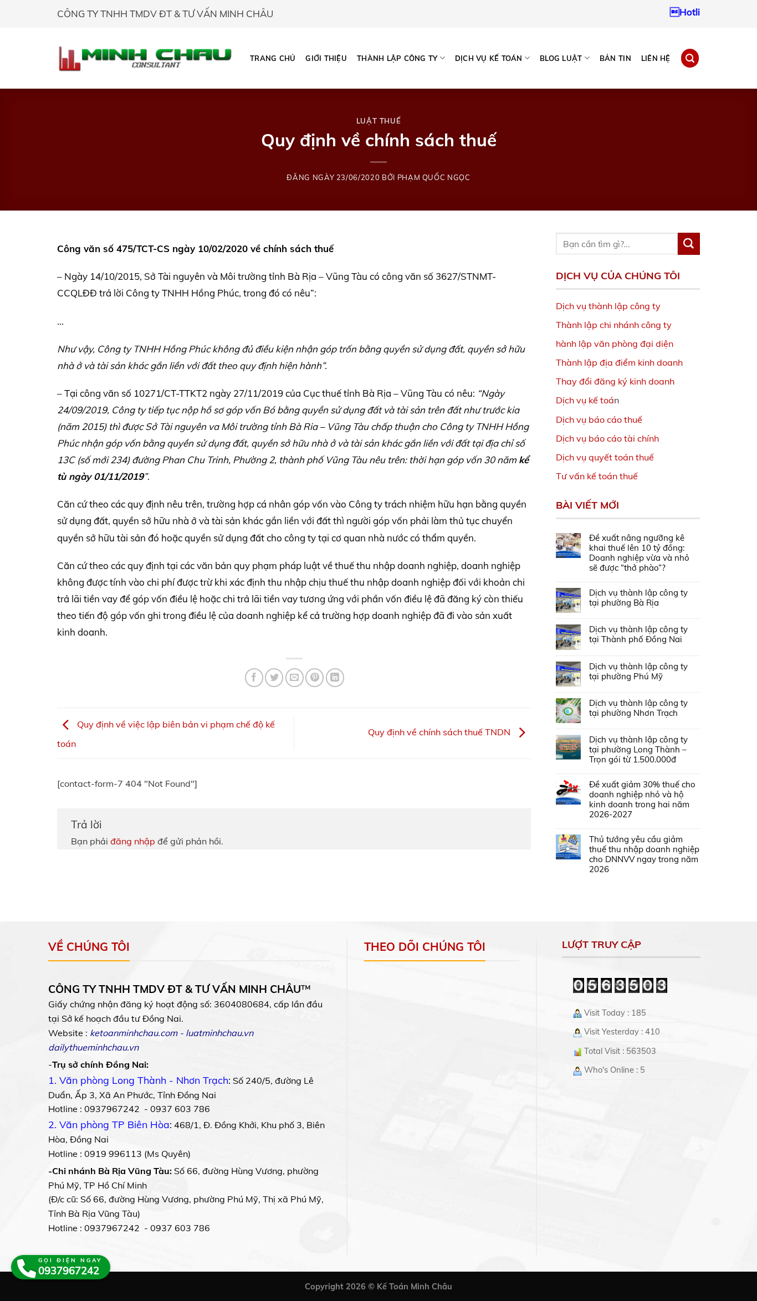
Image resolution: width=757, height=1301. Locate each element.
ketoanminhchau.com (133, 1032)
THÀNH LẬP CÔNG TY (397, 58)
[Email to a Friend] (294, 677)
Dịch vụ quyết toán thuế (605, 457)
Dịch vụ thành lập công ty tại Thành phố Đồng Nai (638, 634)
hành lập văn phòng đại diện (614, 343)
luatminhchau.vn (219, 1032)
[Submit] (689, 244)
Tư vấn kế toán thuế (597, 476)
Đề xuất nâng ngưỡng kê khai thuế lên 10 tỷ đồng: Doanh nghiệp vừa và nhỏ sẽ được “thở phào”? (639, 553)
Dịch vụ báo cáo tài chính (607, 438)
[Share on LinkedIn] (335, 677)
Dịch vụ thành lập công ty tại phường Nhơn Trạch (638, 708)
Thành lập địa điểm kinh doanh (619, 362)
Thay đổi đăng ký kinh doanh (615, 381)
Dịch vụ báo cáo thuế (599, 419)
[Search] (690, 58)
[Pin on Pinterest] (314, 677)
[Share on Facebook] (254, 677)
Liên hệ (656, 58)
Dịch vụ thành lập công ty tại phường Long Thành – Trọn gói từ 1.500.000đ (638, 750)
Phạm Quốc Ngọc (433, 177)
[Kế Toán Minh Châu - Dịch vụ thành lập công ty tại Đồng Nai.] (145, 58)
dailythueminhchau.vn (93, 1047)
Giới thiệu (326, 58)
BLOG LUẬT (561, 58)
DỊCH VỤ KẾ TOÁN (489, 58)
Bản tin (615, 58)
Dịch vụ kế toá (585, 400)
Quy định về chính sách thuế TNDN (440, 732)
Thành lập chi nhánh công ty (614, 324)
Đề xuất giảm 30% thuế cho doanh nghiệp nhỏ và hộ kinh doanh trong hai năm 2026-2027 (642, 799)
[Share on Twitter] (274, 677)
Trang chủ (272, 58)
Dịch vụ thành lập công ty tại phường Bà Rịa (638, 598)
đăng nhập (132, 841)
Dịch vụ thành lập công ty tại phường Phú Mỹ (638, 672)
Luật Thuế (378, 120)
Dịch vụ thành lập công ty (608, 305)
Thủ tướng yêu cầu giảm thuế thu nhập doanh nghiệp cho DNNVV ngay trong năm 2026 (644, 854)
